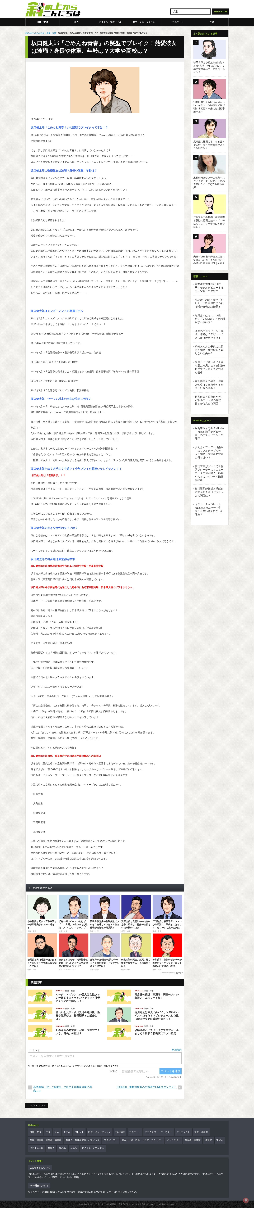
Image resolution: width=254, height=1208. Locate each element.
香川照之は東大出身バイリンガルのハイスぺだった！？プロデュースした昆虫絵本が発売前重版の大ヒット (157, 1015)
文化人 (219, 1140)
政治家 (208, 1140)
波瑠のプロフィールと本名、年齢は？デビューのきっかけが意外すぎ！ (209, 334)
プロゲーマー (110, 1140)
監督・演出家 (201, 1132)
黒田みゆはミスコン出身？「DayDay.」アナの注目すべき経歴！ (210, 319)
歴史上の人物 (36, 1148)
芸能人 (51, 1148)
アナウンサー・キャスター (158, 1132)
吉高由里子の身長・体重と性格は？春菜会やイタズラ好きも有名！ (209, 384)
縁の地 (62, 1148)
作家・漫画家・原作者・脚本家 (45, 1140)
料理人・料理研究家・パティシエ (83, 1140)
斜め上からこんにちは (34, 33)
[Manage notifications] (246, 1200)
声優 (211, 22)
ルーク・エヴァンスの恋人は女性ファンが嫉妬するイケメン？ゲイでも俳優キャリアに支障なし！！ (78, 997)
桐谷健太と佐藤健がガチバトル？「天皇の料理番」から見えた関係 (209, 400)
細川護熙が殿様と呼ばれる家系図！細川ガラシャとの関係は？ (209, 492)
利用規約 (177, 1049)
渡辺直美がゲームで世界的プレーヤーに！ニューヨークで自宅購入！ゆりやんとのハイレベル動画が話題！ (209, 473)
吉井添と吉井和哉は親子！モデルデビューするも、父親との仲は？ (209, 287)
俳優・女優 (42, 22)
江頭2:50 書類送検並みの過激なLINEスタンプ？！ (146, 1086)
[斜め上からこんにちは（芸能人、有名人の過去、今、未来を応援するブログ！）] (53, 9)
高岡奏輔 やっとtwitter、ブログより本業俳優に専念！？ (62, 1088)
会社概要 (73, 1177)
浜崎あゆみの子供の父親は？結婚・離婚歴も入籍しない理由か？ (209, 350)
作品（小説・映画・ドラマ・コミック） (142, 1140)
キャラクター (173, 1140)
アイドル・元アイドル (110, 22)
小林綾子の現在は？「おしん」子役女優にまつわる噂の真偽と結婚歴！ (209, 303)
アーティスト (183, 1132)
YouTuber (120, 1132)
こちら (110, 1192)
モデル (67, 1132)
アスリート (178, 22)
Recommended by (168, 973)
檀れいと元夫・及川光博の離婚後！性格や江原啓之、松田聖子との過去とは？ (78, 1015)
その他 (73, 1148)
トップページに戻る (36, 1106)
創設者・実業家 (193, 1140)
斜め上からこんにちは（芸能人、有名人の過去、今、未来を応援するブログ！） (124, 1204)
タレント (79, 1132)
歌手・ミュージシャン (144, 22)
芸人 (76, 22)
